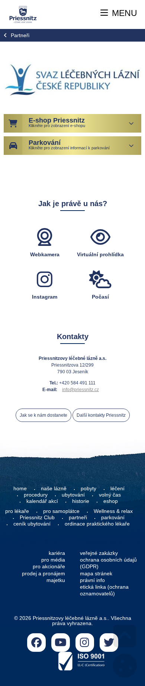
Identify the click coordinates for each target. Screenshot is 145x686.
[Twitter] (109, 642)
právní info (92, 580)
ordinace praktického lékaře (98, 524)
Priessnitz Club (37, 517)
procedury (36, 495)
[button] (118, 13)
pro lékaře (17, 511)
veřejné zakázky (99, 553)
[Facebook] (36, 642)
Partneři (20, 35)
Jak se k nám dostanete (43, 415)
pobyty (88, 488)
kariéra (57, 553)
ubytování (73, 495)
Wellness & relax (113, 511)
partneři (78, 517)
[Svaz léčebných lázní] (72, 79)
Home (23, 14)
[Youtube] (60, 642)
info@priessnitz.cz (80, 389)
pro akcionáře (49, 566)
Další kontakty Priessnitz (101, 415)
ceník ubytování (32, 524)
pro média (53, 560)
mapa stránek (96, 573)
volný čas (110, 495)
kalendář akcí (42, 501)
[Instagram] (84, 642)
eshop (110, 501)
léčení (117, 488)
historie (80, 501)
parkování (113, 517)
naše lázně (54, 488)
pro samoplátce (61, 511)
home (20, 488)
